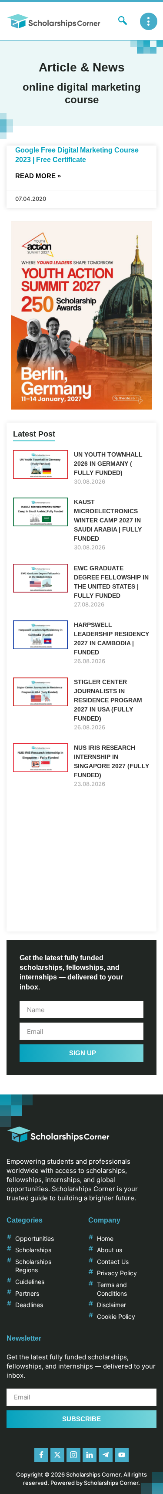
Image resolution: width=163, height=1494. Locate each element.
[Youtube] (122, 1455)
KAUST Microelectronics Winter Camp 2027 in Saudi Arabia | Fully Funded (108, 520)
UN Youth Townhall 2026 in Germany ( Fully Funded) (108, 463)
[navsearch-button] (122, 21)
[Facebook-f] (41, 1455)
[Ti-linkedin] (89, 1455)
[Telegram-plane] (106, 1455)
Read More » (38, 176)
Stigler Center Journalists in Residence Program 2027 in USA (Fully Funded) (108, 700)
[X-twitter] (57, 1455)
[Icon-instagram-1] (73, 1455)
